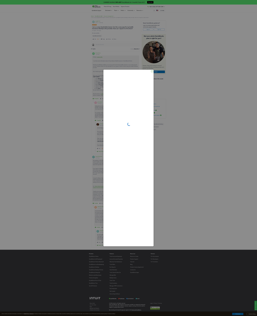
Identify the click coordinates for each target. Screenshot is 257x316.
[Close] (152, 71)
